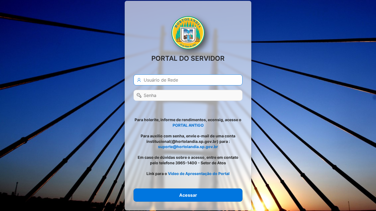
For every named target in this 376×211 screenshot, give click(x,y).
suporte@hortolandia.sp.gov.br (188, 146)
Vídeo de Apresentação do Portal (199, 173)
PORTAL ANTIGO (188, 125)
